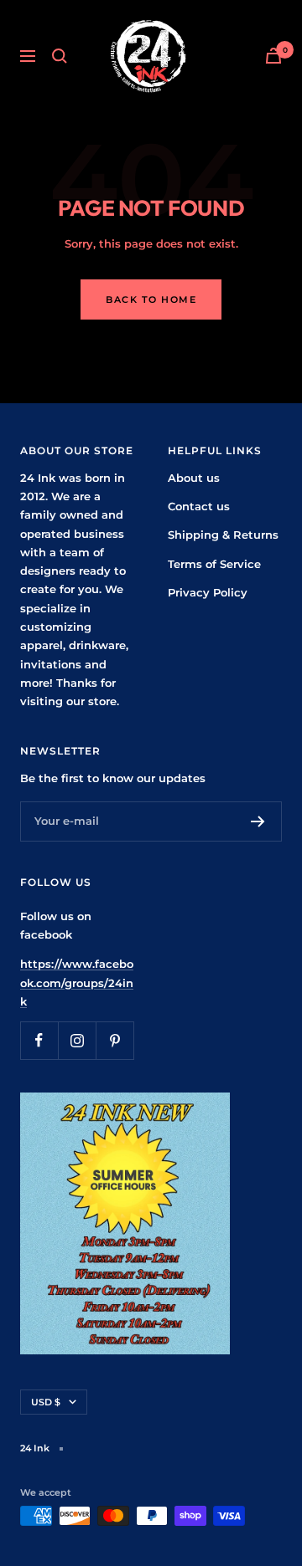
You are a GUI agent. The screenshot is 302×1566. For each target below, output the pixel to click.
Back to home (151, 299)
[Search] (59, 56)
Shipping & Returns (223, 534)
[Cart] (273, 56)
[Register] (258, 821)
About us (194, 477)
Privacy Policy (207, 592)
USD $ (45, 1402)
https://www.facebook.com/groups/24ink (76, 982)
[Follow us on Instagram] (77, 1040)
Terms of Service (214, 564)
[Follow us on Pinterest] (114, 1040)
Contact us (199, 506)
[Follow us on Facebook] (39, 1040)
